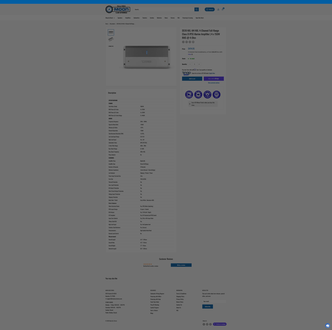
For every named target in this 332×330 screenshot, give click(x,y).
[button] (327, 325)
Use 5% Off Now (166, 178)
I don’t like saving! (166, 183)
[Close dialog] (184, 145)
